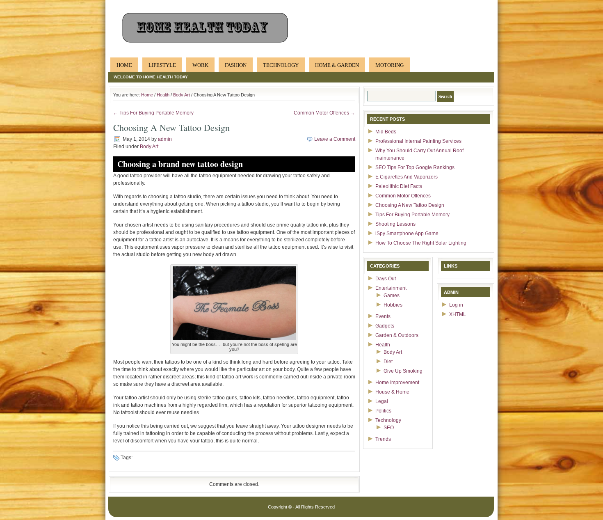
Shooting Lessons (395, 224)
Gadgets (384, 326)
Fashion (236, 65)
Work (200, 65)
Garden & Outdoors (396, 335)
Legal (381, 401)
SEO (389, 428)
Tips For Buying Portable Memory (412, 215)
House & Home (392, 392)
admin (165, 139)
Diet (388, 361)
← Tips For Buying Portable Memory (153, 113)
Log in (456, 305)
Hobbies (393, 305)
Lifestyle (162, 65)
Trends (383, 439)
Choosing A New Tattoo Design (409, 205)
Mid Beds (385, 132)
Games (392, 295)
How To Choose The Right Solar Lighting (420, 243)
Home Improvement (397, 382)
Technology (281, 65)
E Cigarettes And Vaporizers (406, 177)
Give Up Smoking (403, 371)
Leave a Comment (334, 139)
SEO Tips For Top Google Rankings (415, 167)
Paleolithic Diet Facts (398, 186)
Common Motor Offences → (324, 113)
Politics (383, 411)
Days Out (385, 279)
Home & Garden (337, 65)
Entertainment (391, 288)
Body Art (181, 94)
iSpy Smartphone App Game (407, 233)
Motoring (389, 65)
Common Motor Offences (403, 196)
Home (124, 65)
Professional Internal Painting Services (418, 141)
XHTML (457, 314)
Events (383, 316)
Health (163, 94)
